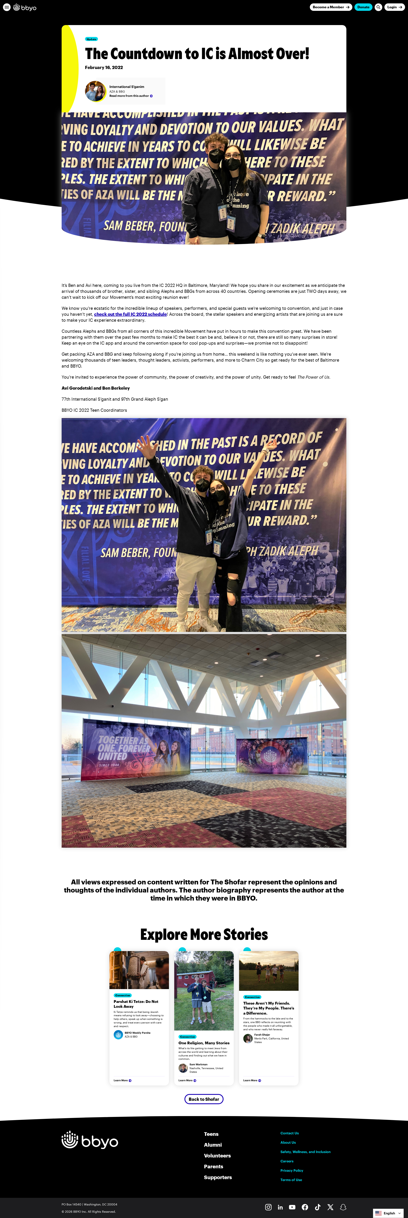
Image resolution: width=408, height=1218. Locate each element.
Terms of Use (291, 1180)
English (389, 1213)
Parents (213, 1166)
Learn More (121, 1080)
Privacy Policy (291, 1170)
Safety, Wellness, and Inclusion (305, 1152)
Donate (363, 7)
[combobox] (388, 1213)
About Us (288, 1142)
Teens (211, 1134)
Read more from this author (129, 96)
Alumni (213, 1145)
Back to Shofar (204, 1099)
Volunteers (217, 1155)
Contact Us (289, 1133)
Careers (286, 1161)
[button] (7, 7)
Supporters (218, 1177)
